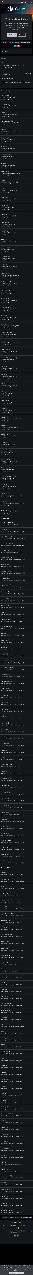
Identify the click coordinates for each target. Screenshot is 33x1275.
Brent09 (3, 1169)
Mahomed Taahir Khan (7, 358)
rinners (3, 826)
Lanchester (4, 989)
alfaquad (10, 106)
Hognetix (11, 309)
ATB (2, 383)
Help (29, 1225)
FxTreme (3, 619)
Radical (3, 197)
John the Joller (5, 307)
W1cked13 (4, 146)
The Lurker (11, 190)
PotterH (3, 771)
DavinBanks (4, 1010)
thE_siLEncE (11, 283)
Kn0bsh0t (4, 879)
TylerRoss (11, 131)
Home (15, 1228)
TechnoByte (4, 95)
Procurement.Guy (13, 419)
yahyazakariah (5, 332)
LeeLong (3, 927)
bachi (2, 709)
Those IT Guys (5, 934)
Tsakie (3, 730)
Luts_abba (4, 1148)
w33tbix (3, 442)
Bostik (2, 819)
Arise (2, 612)
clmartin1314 (4, 543)
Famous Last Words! (7, 476)
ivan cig (3, 1155)
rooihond (10, 292)
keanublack (4, 180)
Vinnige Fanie (5, 557)
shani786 (3, 564)
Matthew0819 (12, 342)
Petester (10, 461)
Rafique (3, 812)
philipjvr (3, 1058)
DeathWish (11, 486)
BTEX (2, 872)
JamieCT (3, 112)
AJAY (2, 647)
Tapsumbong (5, 833)
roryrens (3, 592)
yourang (3, 743)
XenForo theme (14, 1232)
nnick (2, 485)
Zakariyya (11, 385)
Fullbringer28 (5, 104)
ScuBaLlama (4, 536)
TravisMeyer (4, 983)
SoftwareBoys (5, 1196)
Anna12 (10, 148)
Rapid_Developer (6, 914)
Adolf (2, 1183)
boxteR (3, 996)
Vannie (3, 1065)
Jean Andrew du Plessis (15, 503)
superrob (3, 854)
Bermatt (3, 1120)
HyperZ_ (3, 941)
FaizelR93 (11, 97)
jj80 (2, 1045)
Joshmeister (4, 778)
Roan (2, 501)
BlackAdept (4, 955)
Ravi (2, 530)
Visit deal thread (7, 67)
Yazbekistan (11, 368)
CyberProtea (10, 65)
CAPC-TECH (4, 510)
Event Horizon (5, 900)
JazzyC (3, 493)
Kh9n (2, 366)
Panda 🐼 (4, 129)
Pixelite (3, 1086)
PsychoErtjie (4, 626)
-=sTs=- (11, 317)
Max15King (11, 114)
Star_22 (3, 702)
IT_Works (3, 138)
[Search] (31, 2)
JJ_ (9, 410)
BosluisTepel (4, 1079)
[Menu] (2, 2)
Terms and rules (13, 1225)
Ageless (3, 640)
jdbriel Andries (5, 1176)
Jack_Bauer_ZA (5, 523)
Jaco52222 (4, 840)
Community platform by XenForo (16, 1231)
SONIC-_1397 (12, 182)
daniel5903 (4, 1051)
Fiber (2, 757)
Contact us (5, 1225)
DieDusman (4, 298)
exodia (3, 1203)
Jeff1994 (3, 1127)
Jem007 (3, 847)
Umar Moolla (12, 123)
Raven (2, 907)
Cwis (2, 886)
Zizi (2, 716)
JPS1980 (3, 1107)
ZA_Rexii (3, 189)
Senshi (3, 750)
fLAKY (10, 436)
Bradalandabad (12, 275)
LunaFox (3, 578)
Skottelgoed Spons (13, 495)
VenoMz (3, 962)
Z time (2, 1024)
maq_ (2, 695)
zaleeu (3, 408)
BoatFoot (10, 444)
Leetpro (3, 688)
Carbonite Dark (17, 1222)
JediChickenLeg (5, 121)
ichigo (2, 654)
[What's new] (28, 2)
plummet (3, 674)
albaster (3, 893)
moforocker (4, 290)
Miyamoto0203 (5, 1210)
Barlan (2, 1093)
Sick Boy (3, 1038)
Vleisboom (4, 792)
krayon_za (4, 349)
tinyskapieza (11, 300)
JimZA (2, 1100)
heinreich (3, 550)
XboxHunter (4, 400)
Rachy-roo (11, 402)
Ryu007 (3, 806)
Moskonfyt (11, 241)
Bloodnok (3, 737)
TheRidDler (4, 273)
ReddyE (3, 976)
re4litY (3, 1031)
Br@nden (11, 139)
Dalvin (2, 239)
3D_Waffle (4, 256)
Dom (2, 633)
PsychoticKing (5, 585)
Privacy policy (22, 1225)
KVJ (2, 969)
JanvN (3, 861)
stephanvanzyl (5, 282)
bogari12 (3, 1017)
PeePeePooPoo (5, 667)
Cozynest (11, 199)
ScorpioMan (4, 681)
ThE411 (3, 172)
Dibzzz (3, 799)
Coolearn (3, 1072)
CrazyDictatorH (12, 173)
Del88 (2, 1162)
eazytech (3, 1134)
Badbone (3, 1141)
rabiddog (10, 334)
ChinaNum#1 (4, 948)
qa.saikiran (4, 571)
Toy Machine (4, 764)
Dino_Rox (3, 605)
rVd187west (4, 1190)
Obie (2, 315)
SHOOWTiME (5, 1003)
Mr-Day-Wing (12, 326)
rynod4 (10, 359)
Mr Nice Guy (11, 258)
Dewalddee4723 (6, 1114)
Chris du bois (5, 920)
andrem (3, 723)
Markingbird (4, 661)
